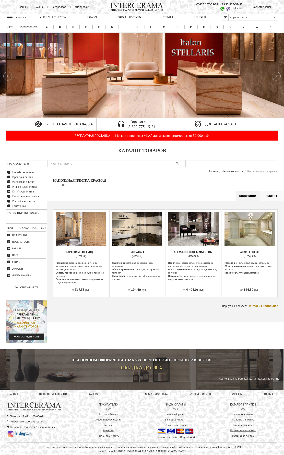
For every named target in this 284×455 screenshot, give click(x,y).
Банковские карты (175, 419)
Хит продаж (81, 7)
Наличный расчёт (176, 414)
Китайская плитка (23, 191)
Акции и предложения (108, 419)
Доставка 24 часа (108, 414)
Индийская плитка (23, 172)
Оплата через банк (176, 425)
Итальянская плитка (24, 187)
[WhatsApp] (222, 8)
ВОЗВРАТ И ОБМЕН (200, 394)
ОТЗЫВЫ (168, 17)
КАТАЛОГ (92, 17)
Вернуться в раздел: (250, 306)
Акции (40, 7)
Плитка (271, 196)
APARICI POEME (249, 252)
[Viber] (228, 8)
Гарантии (108, 430)
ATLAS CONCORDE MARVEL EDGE (193, 252)
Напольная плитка (232, 171)
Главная (213, 171)
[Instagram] (19, 433)
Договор (108, 425)
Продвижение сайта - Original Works (176, 437)
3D (121, 394)
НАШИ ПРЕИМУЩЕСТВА (52, 17)
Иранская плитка (22, 177)
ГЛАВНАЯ (12, 394)
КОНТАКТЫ (200, 17)
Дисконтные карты (108, 435)
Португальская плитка (25, 196)
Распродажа (59, 7)
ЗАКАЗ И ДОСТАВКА (130, 17)
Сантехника (19, 206)
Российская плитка (23, 201)
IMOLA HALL (137, 252)
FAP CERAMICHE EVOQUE (81, 252)
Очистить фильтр (26, 287)
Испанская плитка (23, 182)
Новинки (23, 7)
